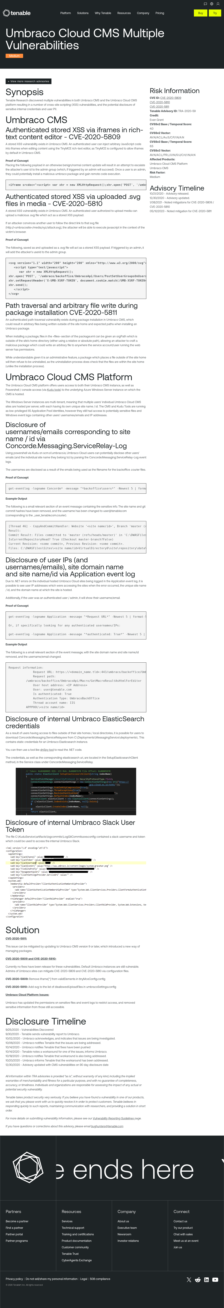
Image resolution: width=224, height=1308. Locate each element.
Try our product (183, 1227)
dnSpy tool (47, 749)
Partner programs (17, 1240)
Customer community (75, 1247)
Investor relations (128, 1240)
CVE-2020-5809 (170, 97)
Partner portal (14, 1234)
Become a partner (17, 1221)
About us (123, 1221)
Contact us (180, 1221)
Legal (83, 1278)
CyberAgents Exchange (77, 1260)
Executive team (127, 1227)
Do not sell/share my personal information (52, 1278)
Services (67, 1221)
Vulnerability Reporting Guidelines (113, 1118)
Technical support (73, 1227)
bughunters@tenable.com (107, 1126)
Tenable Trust (70, 1253)
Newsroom (124, 1234)
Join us (178, 1247)
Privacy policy (14, 1278)
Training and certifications (78, 1234)
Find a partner (14, 1227)
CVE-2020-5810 (160, 102)
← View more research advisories (28, 81)
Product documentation (77, 1240)
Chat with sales (183, 1234)
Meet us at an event (186, 1240)
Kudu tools (53, 389)
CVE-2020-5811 (159, 106)
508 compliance (100, 1278)
